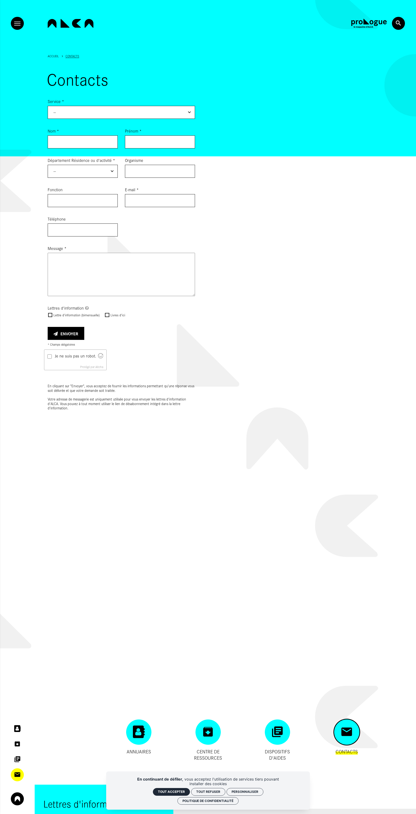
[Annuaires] (17, 728)
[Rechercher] (398, 23)
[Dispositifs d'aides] (17, 759)
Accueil (53, 56)
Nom (53, 131)
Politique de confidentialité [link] (208, 801)
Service (56, 101)
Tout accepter (171, 792)
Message (57, 248)
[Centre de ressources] (17, 744)
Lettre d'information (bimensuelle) (76, 315)
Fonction (55, 189)
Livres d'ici (117, 315)
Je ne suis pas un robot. (75, 356)
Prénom (133, 131)
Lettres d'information (66, 308)
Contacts (72, 56)
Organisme (134, 160)
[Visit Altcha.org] (100, 357)
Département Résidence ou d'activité (81, 160)
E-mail (132, 189)
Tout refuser (208, 792)
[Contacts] (17, 774)
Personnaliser (245, 792)
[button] (121, 112)
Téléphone (57, 219)
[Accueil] (70, 23)
